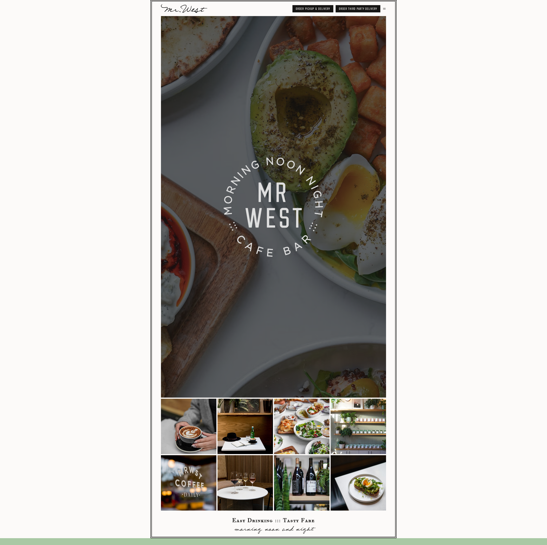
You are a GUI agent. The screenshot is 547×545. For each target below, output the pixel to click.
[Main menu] (384, 9)
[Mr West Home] (184, 8)
